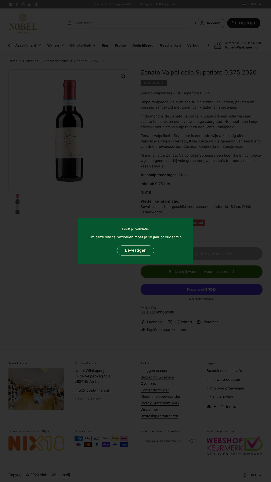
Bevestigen (135, 250)
